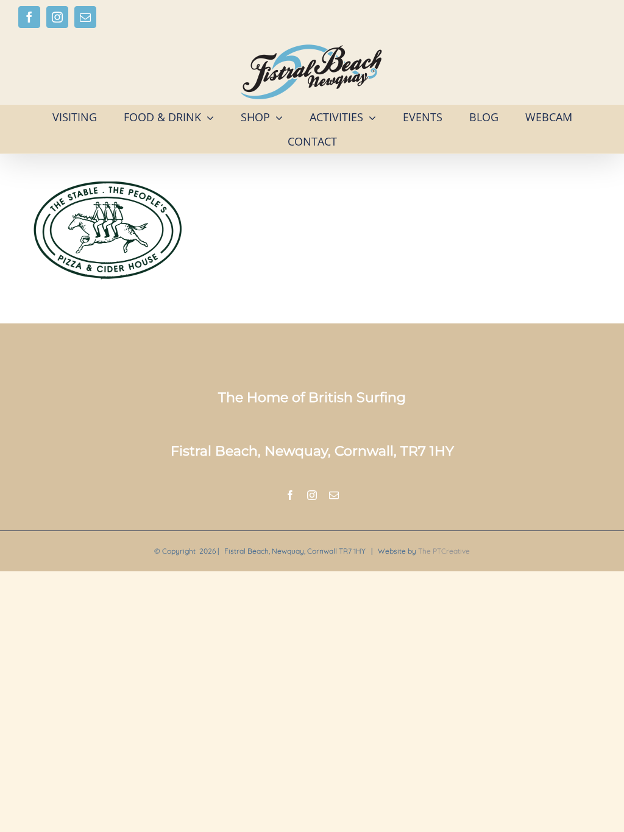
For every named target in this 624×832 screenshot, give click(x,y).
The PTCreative (444, 550)
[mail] (334, 495)
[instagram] (312, 495)
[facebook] (290, 495)
